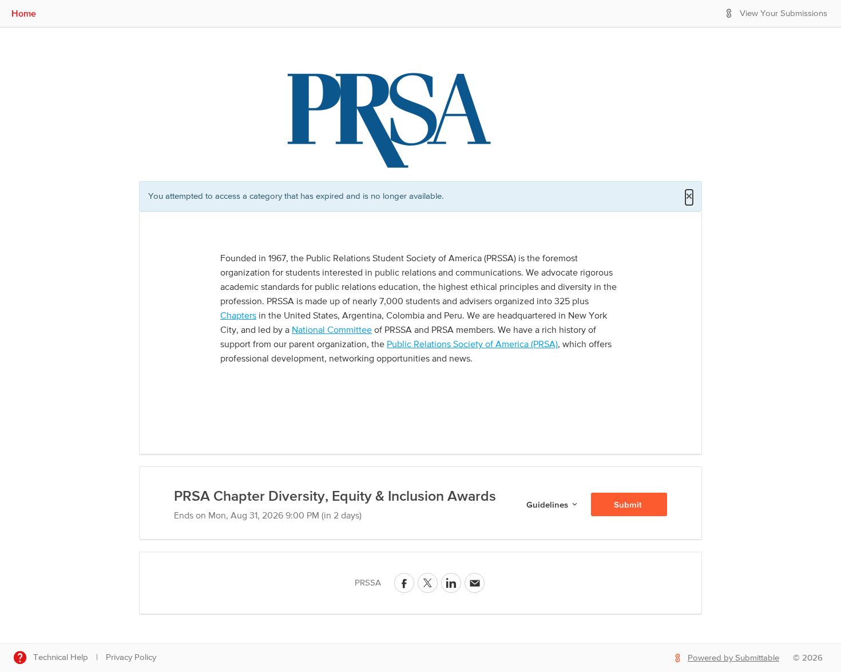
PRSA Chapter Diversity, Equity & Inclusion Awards (335, 496)
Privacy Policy (131, 657)
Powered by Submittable (733, 658)
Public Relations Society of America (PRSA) (472, 344)
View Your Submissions (783, 13)
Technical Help (60, 657)
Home (23, 13)
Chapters (238, 316)
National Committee (332, 330)
